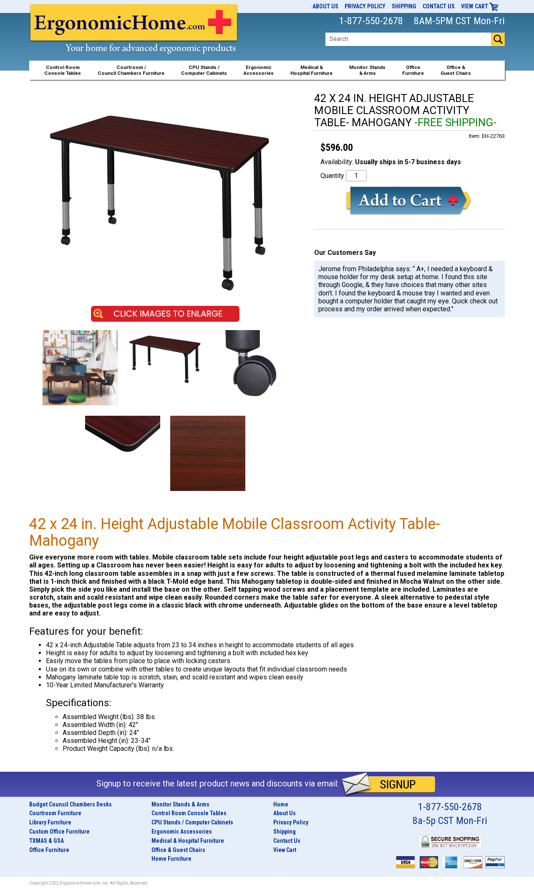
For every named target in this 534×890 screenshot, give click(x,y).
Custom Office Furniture (59, 831)
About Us (325, 6)
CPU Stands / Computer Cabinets (204, 70)
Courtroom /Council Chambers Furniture (131, 70)
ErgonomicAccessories (259, 70)
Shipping (404, 6)
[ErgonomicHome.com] (134, 38)
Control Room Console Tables (189, 813)
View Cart (475, 6)
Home (280, 804)
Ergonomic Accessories (181, 831)
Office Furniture (49, 850)
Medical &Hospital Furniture (311, 70)
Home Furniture (171, 858)
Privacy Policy (365, 6)
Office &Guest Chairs (456, 70)
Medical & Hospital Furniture (187, 840)
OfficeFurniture (413, 70)
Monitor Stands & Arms (180, 804)
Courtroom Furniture (55, 813)
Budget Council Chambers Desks (70, 804)
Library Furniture (50, 822)
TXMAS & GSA (46, 840)
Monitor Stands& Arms (367, 70)
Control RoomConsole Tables (62, 70)
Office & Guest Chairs (178, 850)
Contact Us (439, 6)
